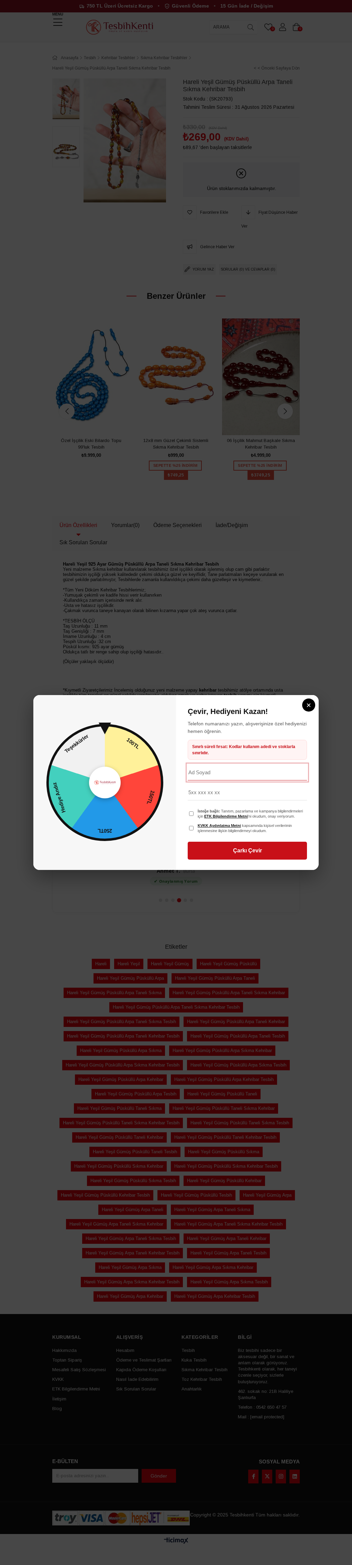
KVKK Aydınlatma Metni (219, 825)
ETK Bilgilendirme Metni (226, 816)
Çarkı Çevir (247, 850)
